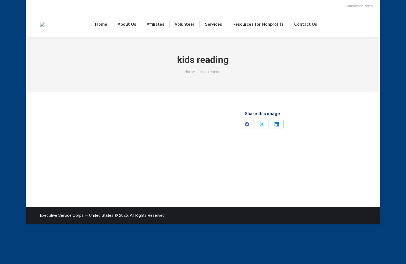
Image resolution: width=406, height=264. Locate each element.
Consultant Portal (359, 6)
